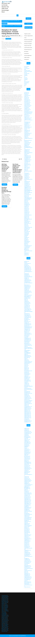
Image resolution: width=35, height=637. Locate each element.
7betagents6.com (27, 483)
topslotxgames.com (27, 121)
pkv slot (25, 72)
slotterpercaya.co (27, 395)
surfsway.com (26, 470)
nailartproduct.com (27, 471)
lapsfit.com (26, 489)
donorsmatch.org (27, 231)
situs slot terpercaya (5, 601)
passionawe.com (27, 385)
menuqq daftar (4, 612)
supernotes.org (26, 360)
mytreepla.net (26, 491)
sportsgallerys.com (27, 329)
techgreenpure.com (27, 467)
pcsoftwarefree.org (27, 452)
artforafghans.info (27, 204)
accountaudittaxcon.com (28, 370)
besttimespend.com (27, 373)
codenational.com (27, 575)
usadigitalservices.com (27, 159)
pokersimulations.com (27, 492)
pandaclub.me (26, 242)
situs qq (6, 628)
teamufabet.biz (26, 107)
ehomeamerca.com (27, 465)
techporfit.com (26, 98)
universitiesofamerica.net (28, 112)
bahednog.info (26, 273)
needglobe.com (26, 383)
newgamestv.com (27, 328)
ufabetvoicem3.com (27, 504)
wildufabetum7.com (27, 421)
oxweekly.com (26, 178)
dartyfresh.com (26, 450)
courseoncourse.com (27, 270)
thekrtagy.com (26, 558)
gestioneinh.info (26, 530)
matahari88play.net (27, 315)
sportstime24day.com (27, 324)
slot (24, 80)
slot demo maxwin (27, 70)
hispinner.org (26, 141)
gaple (25, 69)
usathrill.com (26, 551)
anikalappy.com (26, 509)
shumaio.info (26, 225)
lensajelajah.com (27, 445)
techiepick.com (26, 542)
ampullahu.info (26, 212)
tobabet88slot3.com (27, 402)
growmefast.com (27, 343)
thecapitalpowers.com (27, 401)
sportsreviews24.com (27, 340)
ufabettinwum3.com (27, 411)
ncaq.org (25, 447)
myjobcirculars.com (27, 118)
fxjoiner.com (26, 572)
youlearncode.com (27, 459)
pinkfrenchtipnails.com (27, 327)
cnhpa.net (25, 358)
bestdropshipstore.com (28, 468)
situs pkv (3, 596)
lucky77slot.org (26, 342)
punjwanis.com (26, 261)
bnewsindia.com (26, 541)
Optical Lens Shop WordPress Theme (15, 635)
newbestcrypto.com (27, 303)
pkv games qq (6, 620)
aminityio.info (26, 209)
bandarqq (25, 75)
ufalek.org (25, 346)
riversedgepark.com (27, 437)
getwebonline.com (27, 163)
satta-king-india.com (27, 479)
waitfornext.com (26, 524)
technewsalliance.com (27, 518)
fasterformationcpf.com (28, 295)
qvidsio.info (26, 224)
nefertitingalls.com (27, 441)
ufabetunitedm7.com (27, 413)
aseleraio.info (26, 365)
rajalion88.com (26, 435)
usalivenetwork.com (27, 279)
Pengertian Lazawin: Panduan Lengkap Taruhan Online (28, 35)
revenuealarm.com (27, 579)
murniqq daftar (4, 613)
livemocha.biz (26, 234)
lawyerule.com (26, 196)
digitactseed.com (27, 472)
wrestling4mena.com (27, 156)
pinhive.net (26, 238)
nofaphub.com (26, 440)
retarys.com (26, 294)
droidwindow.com (27, 537)
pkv (24, 85)
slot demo (25, 67)
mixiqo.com (26, 382)
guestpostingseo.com (27, 267)
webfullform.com (27, 108)
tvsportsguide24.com (27, 339)
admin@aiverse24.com (14, 35)
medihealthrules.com (27, 550)
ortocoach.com (26, 384)
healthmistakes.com (27, 355)
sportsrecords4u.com (27, 496)
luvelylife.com (26, 175)
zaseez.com (26, 438)
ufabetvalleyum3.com (27, 417)
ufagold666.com (26, 539)
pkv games (7, 596)
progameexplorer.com (27, 576)
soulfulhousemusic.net (27, 398)
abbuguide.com (26, 461)
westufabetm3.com (27, 419)
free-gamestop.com (27, 286)
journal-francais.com (27, 194)
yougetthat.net (26, 301)
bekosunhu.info (26, 218)
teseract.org (26, 533)
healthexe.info (26, 206)
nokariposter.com (27, 143)
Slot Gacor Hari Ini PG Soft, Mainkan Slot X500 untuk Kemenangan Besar (10, 21)
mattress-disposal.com (27, 347)
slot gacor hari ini (5, 599)
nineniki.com (26, 132)
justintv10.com (26, 195)
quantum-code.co (27, 526)
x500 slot (6, 605)
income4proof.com (27, 443)
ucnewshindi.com (27, 281)
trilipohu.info (26, 253)
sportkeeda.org (26, 372)
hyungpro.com (26, 322)
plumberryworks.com (27, 388)
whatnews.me (26, 527)
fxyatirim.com (26, 460)
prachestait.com (26, 203)
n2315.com (26, 162)
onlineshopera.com (27, 449)
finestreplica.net (26, 513)
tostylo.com (26, 300)
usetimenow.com (27, 149)
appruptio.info (26, 254)
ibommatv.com (26, 97)
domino (25, 83)
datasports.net (26, 331)
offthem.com (26, 96)
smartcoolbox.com (27, 396)
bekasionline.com (27, 99)
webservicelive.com (27, 586)
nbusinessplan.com (27, 100)
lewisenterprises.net (27, 451)
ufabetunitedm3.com (27, 412)
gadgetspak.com (26, 486)
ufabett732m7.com (27, 535)
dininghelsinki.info (27, 510)
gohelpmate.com (27, 151)
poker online (6, 630)
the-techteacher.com (27, 562)
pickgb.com (26, 354)
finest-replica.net (27, 529)
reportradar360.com (27, 186)
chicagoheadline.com (27, 433)
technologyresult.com (27, 462)
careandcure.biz (26, 374)
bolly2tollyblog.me (27, 241)
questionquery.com (27, 189)
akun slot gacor (26, 66)
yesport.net (26, 299)
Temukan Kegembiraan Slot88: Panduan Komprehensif (27, 57)
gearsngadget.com (27, 487)
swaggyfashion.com (27, 187)
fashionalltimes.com (27, 565)
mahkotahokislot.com (27, 344)
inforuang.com (26, 173)
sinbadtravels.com (27, 287)
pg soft (3, 600)
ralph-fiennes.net (27, 166)
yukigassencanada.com (28, 480)
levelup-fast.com (26, 490)
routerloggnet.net (27, 122)
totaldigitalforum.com (27, 566)
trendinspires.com (27, 184)
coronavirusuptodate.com (28, 484)
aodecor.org (26, 230)
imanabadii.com (26, 252)
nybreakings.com (27, 555)
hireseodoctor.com (27, 488)
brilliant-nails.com (27, 191)
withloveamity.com (27, 458)
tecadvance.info (26, 208)
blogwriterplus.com (27, 266)
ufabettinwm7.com (27, 410)
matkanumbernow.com (28, 117)
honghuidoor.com (27, 130)
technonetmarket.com (27, 519)
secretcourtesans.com (27, 431)
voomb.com (26, 337)
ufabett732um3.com (27, 521)
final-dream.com (26, 528)
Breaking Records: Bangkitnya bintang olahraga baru (6, 190)
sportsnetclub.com (27, 302)
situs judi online (26, 73)
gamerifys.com (26, 93)
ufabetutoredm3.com (27, 415)
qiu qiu (25, 84)
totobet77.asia (26, 404)
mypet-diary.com (27, 177)
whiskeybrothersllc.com (28, 420)
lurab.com (25, 580)
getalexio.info (26, 369)
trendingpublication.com (28, 406)
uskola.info (26, 522)
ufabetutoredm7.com (27, 416)
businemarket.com (27, 314)
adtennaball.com (27, 135)
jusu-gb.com (26, 264)
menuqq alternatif (4, 595)
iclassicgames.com (27, 305)
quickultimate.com (27, 391)
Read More (5, 185)
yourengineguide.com (27, 554)
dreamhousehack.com (27, 561)
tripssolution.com (27, 478)
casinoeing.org (26, 233)
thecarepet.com (26, 265)
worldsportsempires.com (28, 361)
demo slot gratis (26, 81)
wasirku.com (26, 200)
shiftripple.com (26, 394)
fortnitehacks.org (27, 228)
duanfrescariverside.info (28, 511)
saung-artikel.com (27, 306)
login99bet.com (26, 430)
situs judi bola (6, 626)
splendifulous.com (27, 495)
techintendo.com (27, 466)
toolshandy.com (26, 182)
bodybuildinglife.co (27, 350)
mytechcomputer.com (27, 582)
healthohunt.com (27, 515)
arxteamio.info (26, 368)
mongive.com (26, 137)
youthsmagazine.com (27, 317)
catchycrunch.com (27, 439)
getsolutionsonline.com (28, 140)
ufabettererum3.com (27, 407)
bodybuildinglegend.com (28, 190)
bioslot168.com (26, 583)
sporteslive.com (26, 325)
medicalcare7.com (27, 134)
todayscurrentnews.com (28, 403)
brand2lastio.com (27, 158)
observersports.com (27, 308)
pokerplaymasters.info (27, 269)
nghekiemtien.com (27, 199)
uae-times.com (26, 92)
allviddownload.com (27, 109)
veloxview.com (26, 418)
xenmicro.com (26, 448)
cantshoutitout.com (27, 102)
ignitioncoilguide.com (27, 581)
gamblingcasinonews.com (28, 111)
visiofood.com (26, 536)
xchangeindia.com (27, 559)
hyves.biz (25, 236)
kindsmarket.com (27, 174)
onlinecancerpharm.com (28, 345)
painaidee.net (26, 318)
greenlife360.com (27, 101)
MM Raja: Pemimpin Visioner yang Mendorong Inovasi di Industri (5, 167)
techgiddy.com (26, 278)
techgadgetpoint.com (27, 338)
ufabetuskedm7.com (27, 414)
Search (28, 18)
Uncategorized (4, 23)
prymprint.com (26, 371)
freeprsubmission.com (27, 538)
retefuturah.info (26, 516)
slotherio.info (26, 226)
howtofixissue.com (27, 106)
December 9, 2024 (6, 35)
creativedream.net (27, 161)
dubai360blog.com (27, 341)
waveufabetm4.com (27, 505)
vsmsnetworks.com (27, 95)
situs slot (25, 77)
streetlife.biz (26, 235)
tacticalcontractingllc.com (28, 400)
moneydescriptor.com (27, 316)
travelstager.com (27, 183)
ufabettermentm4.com (27, 408)
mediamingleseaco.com (28, 197)
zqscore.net (26, 364)
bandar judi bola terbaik (28, 71)
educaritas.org (26, 444)
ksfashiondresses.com (27, 356)
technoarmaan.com (27, 567)
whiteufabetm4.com (27, 508)
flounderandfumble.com (28, 514)
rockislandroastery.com (28, 577)
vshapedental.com (27, 552)
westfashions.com (27, 181)
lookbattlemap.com (27, 297)
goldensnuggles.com (27, 296)
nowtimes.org (26, 232)
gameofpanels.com (27, 146)
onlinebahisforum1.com (28, 432)
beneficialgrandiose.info (28, 219)
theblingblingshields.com (28, 326)
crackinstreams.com (27, 485)
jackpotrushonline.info (27, 280)
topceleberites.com (27, 497)
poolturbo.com (26, 202)
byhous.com (26, 244)
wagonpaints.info (27, 523)
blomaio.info (26, 220)
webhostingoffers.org (27, 463)
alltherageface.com (27, 574)
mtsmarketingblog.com (28, 198)
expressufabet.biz (27, 103)
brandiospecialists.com (27, 133)
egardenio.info (26, 367)
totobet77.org (26, 405)
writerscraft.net (26, 153)
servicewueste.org (27, 115)
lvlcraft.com (26, 473)
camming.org (26, 434)
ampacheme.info (27, 211)
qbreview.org (26, 114)
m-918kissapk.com (27, 246)
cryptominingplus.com (27, 309)
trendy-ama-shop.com (27, 534)
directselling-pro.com (27, 578)
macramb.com (26, 176)
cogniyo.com (26, 375)
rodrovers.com (26, 477)
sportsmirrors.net (27, 330)
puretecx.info (26, 207)
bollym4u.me (26, 240)
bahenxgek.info (26, 274)
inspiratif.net (26, 94)
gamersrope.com (27, 284)
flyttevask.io (26, 243)
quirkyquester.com (27, 392)
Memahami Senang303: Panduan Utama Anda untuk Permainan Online (28, 45)
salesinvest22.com (27, 532)
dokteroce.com (26, 193)
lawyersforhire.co (27, 313)
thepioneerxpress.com (27, 105)
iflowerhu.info (26, 249)
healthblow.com (26, 150)
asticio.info (26, 366)
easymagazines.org (27, 376)
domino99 (26, 78)
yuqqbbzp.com (26, 482)
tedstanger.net (26, 520)
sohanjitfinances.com (27, 397)
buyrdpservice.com (27, 298)
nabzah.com (26, 136)
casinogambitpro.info (27, 268)
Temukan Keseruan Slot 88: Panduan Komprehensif (28, 51)
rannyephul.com (26, 185)
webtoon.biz (26, 320)
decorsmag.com (26, 110)
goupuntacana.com (27, 436)
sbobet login (4, 627)
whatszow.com (26, 464)
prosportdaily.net (27, 531)
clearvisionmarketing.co (28, 525)
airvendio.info (26, 205)
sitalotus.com (26, 359)
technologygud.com (27, 352)
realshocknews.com (27, 353)
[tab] (17, 15)
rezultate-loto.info (27, 494)
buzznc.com (26, 571)
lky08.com (26, 165)
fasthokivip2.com (27, 307)
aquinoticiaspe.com (27, 310)
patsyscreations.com (27, 442)
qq (24, 76)
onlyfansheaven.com (27, 164)
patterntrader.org (27, 357)
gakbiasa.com (26, 248)
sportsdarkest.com (27, 319)
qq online (25, 74)
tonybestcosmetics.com (28, 570)
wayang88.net (26, 506)
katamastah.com (26, 363)
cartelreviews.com (27, 469)
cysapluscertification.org (28, 227)
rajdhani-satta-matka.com (28, 152)
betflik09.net (26, 446)
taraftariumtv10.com (27, 188)
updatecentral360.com (27, 362)
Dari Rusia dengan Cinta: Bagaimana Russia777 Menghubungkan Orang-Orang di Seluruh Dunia (17, 168)
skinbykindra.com (27, 573)
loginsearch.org (26, 229)
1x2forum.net (26, 429)
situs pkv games (26, 68)
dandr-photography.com (28, 192)
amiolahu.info (26, 210)
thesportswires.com (27, 321)
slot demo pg (26, 82)
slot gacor (3, 602)
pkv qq (6, 619)
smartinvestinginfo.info (28, 517)
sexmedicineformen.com (28, 393)
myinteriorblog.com (27, 540)
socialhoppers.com (27, 160)
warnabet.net (26, 239)
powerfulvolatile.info (27, 223)
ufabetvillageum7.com (27, 503)
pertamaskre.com (27, 275)
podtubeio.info (26, 222)
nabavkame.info (26, 247)
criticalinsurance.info (27, 142)
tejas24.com (26, 201)
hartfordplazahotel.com (28, 245)
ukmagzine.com (26, 288)
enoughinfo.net (26, 237)
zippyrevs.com (26, 116)
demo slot (6, 600)
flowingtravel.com (27, 131)
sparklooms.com (27, 399)
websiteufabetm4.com (27, 507)
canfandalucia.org (27, 553)
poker (2, 620)
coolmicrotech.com (27, 560)
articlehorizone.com (27, 481)
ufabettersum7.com (27, 409)
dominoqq (6, 610)
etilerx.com (26, 512)
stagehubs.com (26, 428)
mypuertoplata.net (27, 104)
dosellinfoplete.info (27, 221)
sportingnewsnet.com (27, 323)
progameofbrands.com (27, 113)
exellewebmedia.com (27, 285)
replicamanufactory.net (28, 493)
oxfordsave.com (26, 304)
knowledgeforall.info (27, 157)
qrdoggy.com (26, 351)
